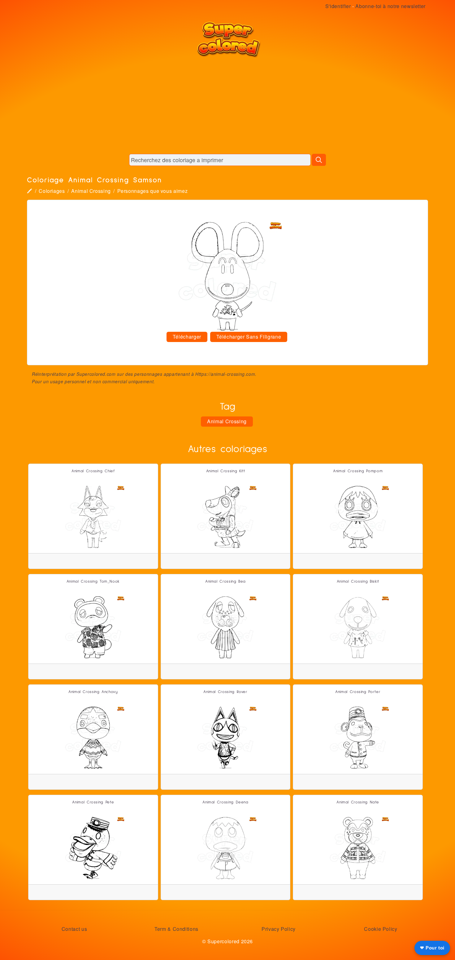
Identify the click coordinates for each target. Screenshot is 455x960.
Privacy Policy (279, 928)
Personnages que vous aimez (152, 190)
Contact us (74, 928)
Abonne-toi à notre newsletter (390, 6)
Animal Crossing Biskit (358, 582)
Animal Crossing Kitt (225, 471)
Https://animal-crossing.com (225, 374)
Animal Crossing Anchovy (93, 692)
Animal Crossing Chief (93, 471)
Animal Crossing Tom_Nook (93, 582)
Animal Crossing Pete (93, 802)
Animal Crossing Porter (357, 692)
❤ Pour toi (432, 947)
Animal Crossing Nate (357, 802)
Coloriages (52, 190)
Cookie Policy (380, 928)
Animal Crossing (91, 190)
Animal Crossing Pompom (358, 471)
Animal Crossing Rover (225, 692)
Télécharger (187, 336)
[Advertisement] (227, 105)
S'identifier (338, 6)
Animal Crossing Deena (225, 802)
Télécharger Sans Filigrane (248, 336)
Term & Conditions (176, 928)
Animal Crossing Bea (225, 582)
